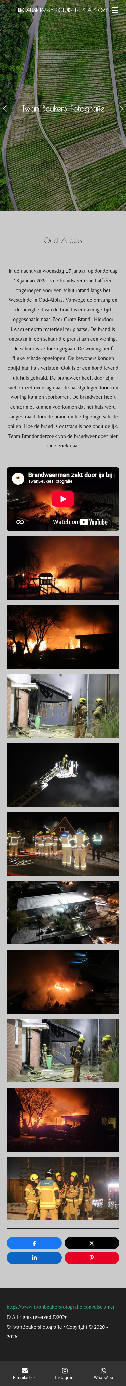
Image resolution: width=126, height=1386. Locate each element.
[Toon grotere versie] (63, 568)
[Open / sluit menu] (115, 10)
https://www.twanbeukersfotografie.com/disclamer (61, 1307)
